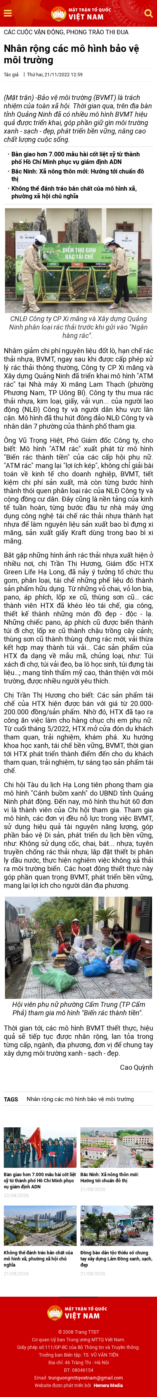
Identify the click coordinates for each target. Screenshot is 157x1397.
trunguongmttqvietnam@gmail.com (85, 1378)
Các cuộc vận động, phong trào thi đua (66, 32)
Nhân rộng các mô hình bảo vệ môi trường (80, 1099)
